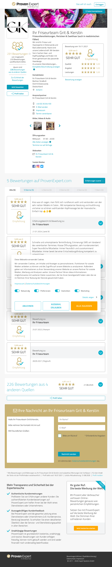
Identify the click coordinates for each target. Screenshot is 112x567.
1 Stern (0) (99, 189)
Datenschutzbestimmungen (38, 283)
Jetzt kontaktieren (95, 11)
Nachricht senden (69, 454)
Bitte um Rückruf (70, 435)
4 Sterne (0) (46, 189)
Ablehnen (28, 305)
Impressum (19, 283)
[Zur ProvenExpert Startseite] (25, 5)
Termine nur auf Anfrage (42, 145)
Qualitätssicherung (89, 556)
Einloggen (100, 4)
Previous (30, 125)
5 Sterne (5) (29, 189)
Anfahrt (39, 89)
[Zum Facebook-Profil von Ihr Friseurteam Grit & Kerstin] (34, 167)
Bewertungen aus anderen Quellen (17, 70)
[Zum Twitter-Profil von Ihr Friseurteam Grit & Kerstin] (42, 167)
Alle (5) (12, 189)
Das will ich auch (83, 4)
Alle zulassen (84, 305)
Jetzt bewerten (18, 87)
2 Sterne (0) (82, 189)
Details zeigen (88, 297)
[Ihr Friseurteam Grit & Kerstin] (17, 27)
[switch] (36, 290)
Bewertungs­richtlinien (74, 556)
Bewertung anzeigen (73, 79)
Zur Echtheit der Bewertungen (17, 78)
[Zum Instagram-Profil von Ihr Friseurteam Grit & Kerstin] (38, 167)
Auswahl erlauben (56, 306)
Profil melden (98, 475)
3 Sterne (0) (64, 189)
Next (59, 125)
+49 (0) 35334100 (43, 103)
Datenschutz (71, 558)
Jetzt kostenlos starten (86, 528)
